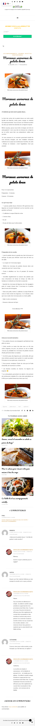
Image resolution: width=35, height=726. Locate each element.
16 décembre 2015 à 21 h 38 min (20, 661)
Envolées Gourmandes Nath (12, 410)
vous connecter (13, 707)
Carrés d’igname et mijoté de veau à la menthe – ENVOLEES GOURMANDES (15, 520)
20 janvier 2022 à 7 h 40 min (8, 517)
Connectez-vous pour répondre (21, 595)
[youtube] (22, 723)
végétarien (25, 406)
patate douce (13, 406)
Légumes (21, 53)
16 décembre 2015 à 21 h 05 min (17, 641)
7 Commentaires (23, 64)
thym (19, 406)
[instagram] (17, 723)
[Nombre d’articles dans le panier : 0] (3, 46)
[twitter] (14, 723)
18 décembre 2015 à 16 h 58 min (20, 593)
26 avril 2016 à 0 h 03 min (19, 551)
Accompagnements (10, 53)
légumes (5, 406)
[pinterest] (20, 723)
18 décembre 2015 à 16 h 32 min (17, 574)
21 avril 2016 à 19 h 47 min (16, 532)
